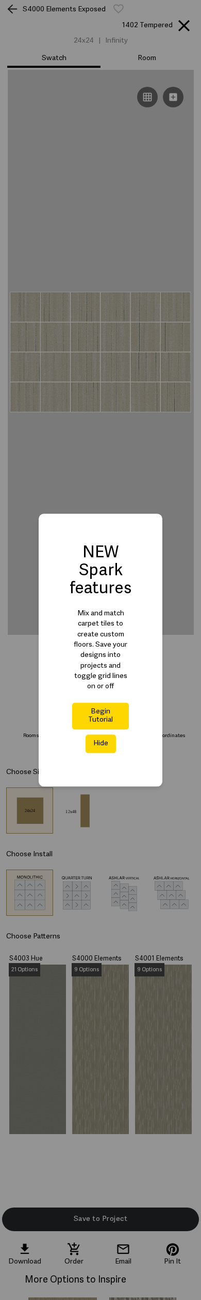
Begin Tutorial (100, 715)
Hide (100, 743)
